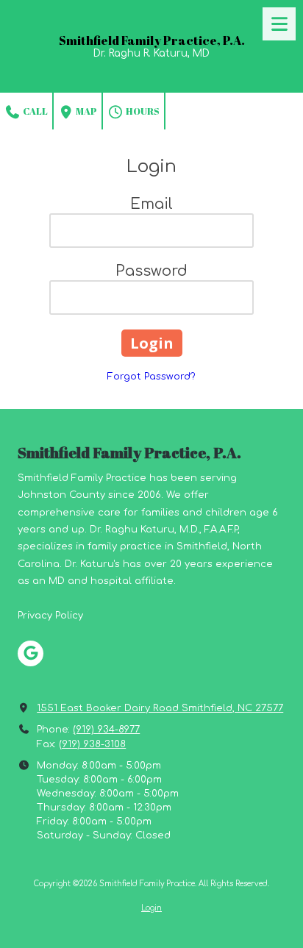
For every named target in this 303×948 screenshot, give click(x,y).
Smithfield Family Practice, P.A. (152, 40)
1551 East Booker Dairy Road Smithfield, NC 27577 (160, 708)
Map (85, 111)
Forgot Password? (151, 376)
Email (151, 204)
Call (34, 111)
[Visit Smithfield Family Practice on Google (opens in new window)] (30, 653)
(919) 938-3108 (92, 744)
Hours (142, 111)
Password (151, 271)
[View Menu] (279, 23)
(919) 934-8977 (106, 729)
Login (151, 908)
